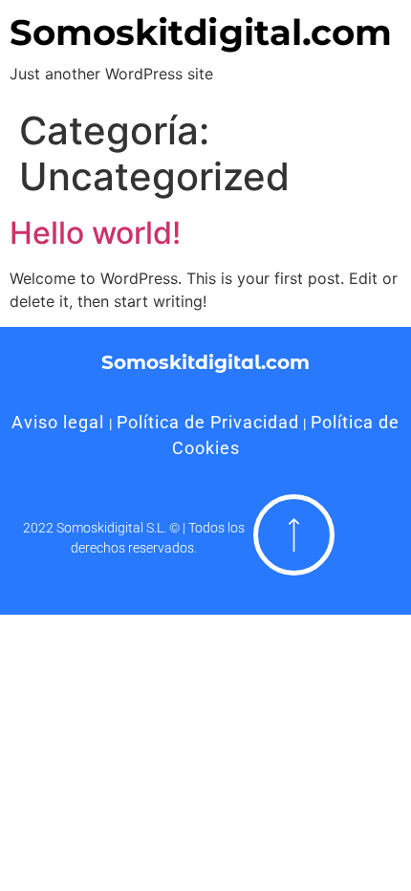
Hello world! (95, 232)
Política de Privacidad (208, 422)
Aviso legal (60, 422)
